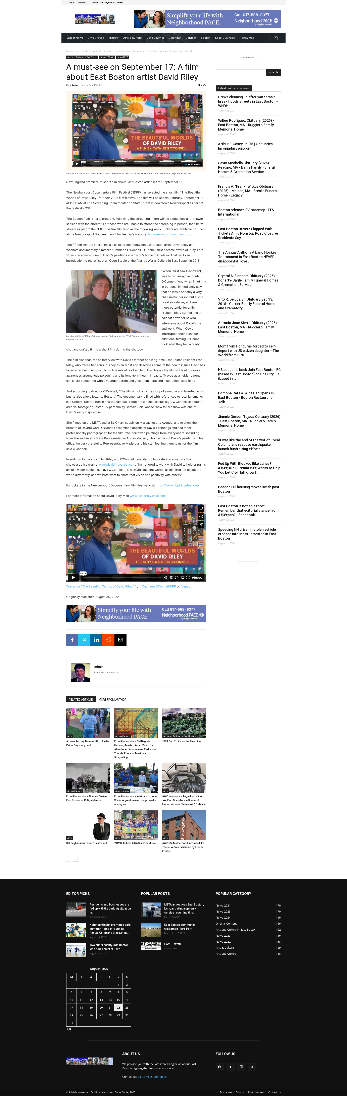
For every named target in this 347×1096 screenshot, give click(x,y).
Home (69, 51)
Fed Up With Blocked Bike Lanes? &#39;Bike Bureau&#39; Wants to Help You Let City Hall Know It (249, 467)
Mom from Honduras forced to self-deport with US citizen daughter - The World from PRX (248, 350)
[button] (276, 38)
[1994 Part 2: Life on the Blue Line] (184, 723)
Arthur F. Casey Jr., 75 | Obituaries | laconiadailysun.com (246, 146)
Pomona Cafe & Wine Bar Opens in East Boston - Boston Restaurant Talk (246, 397)
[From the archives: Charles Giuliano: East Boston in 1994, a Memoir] (88, 778)
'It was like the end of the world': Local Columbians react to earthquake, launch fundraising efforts (249, 444)
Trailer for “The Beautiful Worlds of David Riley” (100, 586)
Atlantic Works (107, 57)
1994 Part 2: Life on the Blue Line (181, 741)
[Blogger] (220, 1067)
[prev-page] (68, 859)
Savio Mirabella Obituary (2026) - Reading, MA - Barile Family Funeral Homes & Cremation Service (246, 167)
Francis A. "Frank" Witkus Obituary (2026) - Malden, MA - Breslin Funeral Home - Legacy (248, 190)
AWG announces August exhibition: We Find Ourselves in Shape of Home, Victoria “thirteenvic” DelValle (184, 800)
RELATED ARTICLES (81, 699)
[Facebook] (72, 640)
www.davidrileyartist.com (117, 464)
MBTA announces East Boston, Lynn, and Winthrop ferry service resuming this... (184, 908)
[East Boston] (95, 19)
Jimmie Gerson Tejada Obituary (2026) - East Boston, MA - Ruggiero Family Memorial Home (249, 420)
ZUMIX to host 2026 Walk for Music (135, 843)
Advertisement (256, 1092)
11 (81, 1000)
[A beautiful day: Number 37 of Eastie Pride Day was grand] (88, 723)
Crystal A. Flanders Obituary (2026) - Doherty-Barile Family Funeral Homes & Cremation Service (248, 280)
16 (127, 1000)
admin (74, 84)
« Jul (68, 1029)
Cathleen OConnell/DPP (159, 586)
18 (81, 1007)
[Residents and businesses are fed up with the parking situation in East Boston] (76, 910)
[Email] (120, 640)
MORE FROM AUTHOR (113, 699)
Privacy (240, 1092)
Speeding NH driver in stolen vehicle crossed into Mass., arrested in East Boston (247, 533)
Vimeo (185, 586)
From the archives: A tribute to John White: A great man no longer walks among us (135, 800)
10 (71, 1000)
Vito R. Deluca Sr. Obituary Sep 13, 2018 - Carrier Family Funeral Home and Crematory (246, 303)
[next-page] (75, 859)
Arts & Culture (122, 736)
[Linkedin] (96, 640)
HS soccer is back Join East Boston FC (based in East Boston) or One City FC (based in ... (249, 374)
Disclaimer (226, 1092)
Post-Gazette (173, 944)
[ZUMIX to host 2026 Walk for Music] (136, 825)
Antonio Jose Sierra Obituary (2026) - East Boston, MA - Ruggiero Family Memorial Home (248, 327)
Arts (69, 736)
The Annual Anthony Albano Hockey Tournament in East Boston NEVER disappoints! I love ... (247, 256)
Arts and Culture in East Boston (94, 51)
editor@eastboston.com (153, 1077)
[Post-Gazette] (151, 946)
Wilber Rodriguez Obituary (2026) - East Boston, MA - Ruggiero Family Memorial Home (246, 124)
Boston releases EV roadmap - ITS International (246, 212)
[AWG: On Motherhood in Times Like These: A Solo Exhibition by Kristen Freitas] (184, 825)
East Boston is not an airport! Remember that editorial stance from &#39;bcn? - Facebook (248, 510)
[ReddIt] (108, 640)
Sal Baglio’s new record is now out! (87, 843)
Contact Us (274, 1092)
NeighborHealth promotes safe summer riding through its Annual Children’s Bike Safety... (110, 928)
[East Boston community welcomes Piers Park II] (151, 930)
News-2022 (122, 57)
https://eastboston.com (106, 672)
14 (110, 1000)
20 (101, 1007)
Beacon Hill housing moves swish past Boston (248, 489)
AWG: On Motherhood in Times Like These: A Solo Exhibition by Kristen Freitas (183, 847)
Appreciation (122, 791)
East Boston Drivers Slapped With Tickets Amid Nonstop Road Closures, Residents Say (249, 233)
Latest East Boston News (234, 88)
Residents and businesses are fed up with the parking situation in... (110, 908)
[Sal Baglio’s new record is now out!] (88, 825)
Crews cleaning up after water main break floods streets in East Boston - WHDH (248, 101)
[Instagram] (241, 1067)
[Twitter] (84, 640)
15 (118, 1000)
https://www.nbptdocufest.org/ (169, 234)
